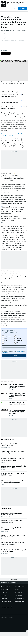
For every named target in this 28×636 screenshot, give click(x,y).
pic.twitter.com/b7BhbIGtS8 (9, 176)
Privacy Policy (20, 351)
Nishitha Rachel (5, 40)
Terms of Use (5, 352)
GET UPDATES (14, 355)
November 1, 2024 (7, 180)
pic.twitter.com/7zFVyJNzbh (9, 300)
